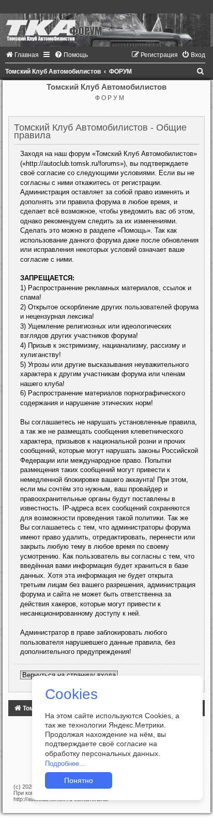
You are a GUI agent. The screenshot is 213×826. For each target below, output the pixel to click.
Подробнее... (65, 763)
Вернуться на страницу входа (69, 675)
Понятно (78, 780)
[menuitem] (22, 55)
